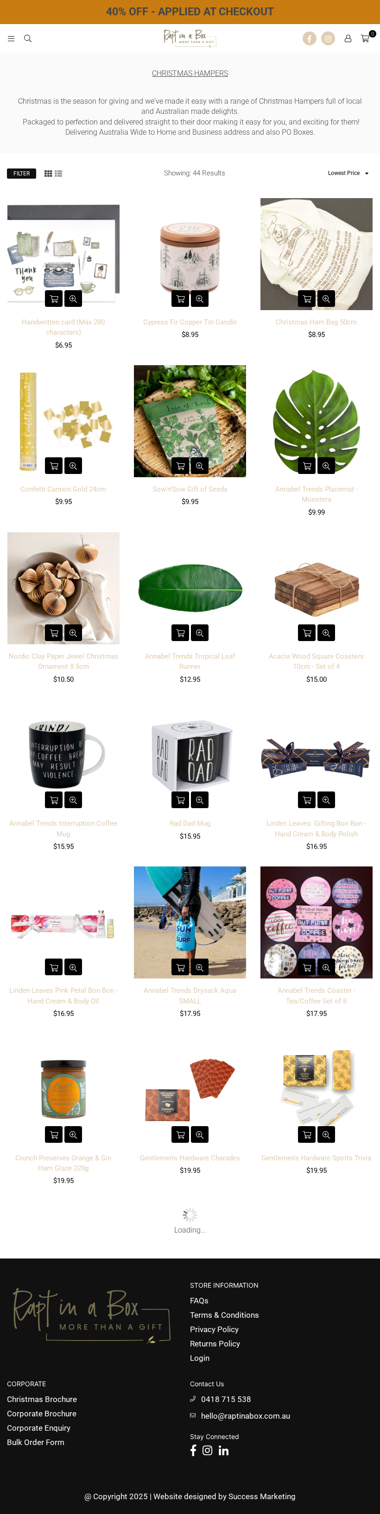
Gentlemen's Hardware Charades (190, 1158)
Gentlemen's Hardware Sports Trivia (316, 1158)
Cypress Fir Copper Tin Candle (190, 322)
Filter (21, 173)
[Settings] (348, 38)
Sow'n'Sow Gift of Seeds (190, 489)
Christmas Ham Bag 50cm (316, 322)
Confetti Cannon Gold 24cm (63, 489)
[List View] (58, 172)
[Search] (27, 38)
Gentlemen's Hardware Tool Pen (190, 1325)
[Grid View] (48, 172)
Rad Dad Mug (190, 823)
